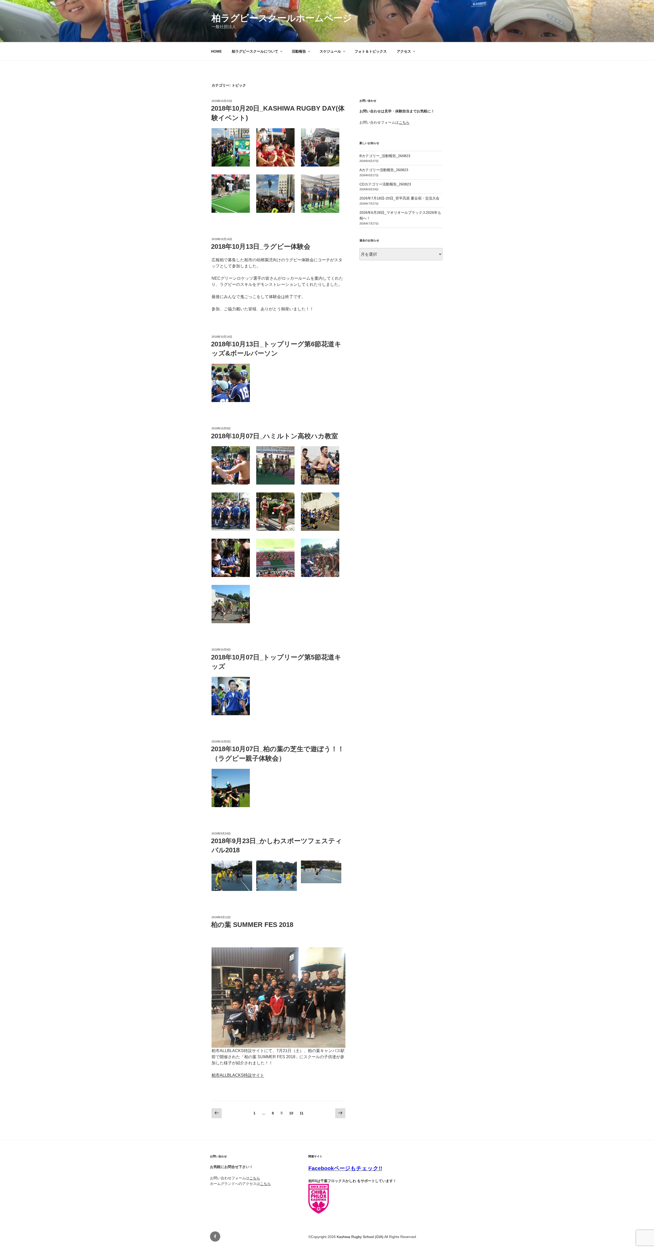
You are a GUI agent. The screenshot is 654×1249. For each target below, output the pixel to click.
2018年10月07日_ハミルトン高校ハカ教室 (274, 436)
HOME (216, 51)
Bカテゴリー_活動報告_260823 (384, 156)
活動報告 (299, 51)
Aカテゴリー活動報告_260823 (383, 170)
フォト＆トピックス (371, 51)
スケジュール (330, 51)
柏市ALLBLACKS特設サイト (238, 1075)
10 (291, 1114)
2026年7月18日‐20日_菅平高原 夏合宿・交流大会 (399, 198)
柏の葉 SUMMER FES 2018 (252, 924)
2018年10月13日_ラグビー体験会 (260, 246)
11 (301, 1114)
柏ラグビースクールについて (255, 51)
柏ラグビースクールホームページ (282, 18)
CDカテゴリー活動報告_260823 (385, 184)
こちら (404, 122)
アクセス (404, 51)
